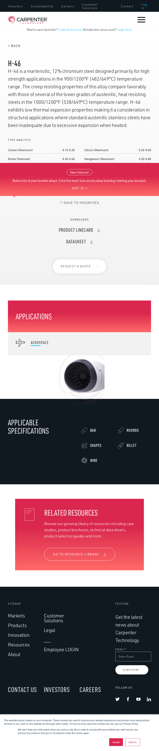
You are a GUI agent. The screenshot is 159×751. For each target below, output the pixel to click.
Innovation (18, 635)
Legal (49, 630)
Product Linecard (76, 230)
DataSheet (76, 241)
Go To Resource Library (76, 554)
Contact (127, 6)
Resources (19, 645)
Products (17, 625)
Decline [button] (133, 742)
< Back (14, 46)
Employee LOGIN (61, 649)
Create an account (69, 30)
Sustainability (42, 6)
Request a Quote (76, 266)
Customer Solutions (90, 6)
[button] (141, 20)
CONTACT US (22, 689)
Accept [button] (116, 742)
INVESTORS (57, 689)
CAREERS (90, 689)
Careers (67, 6)
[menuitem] (15, 6)
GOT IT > (79, 188)
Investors (15, 6)
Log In (144, 6)
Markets (16, 616)
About (14, 654)
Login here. (124, 30)
